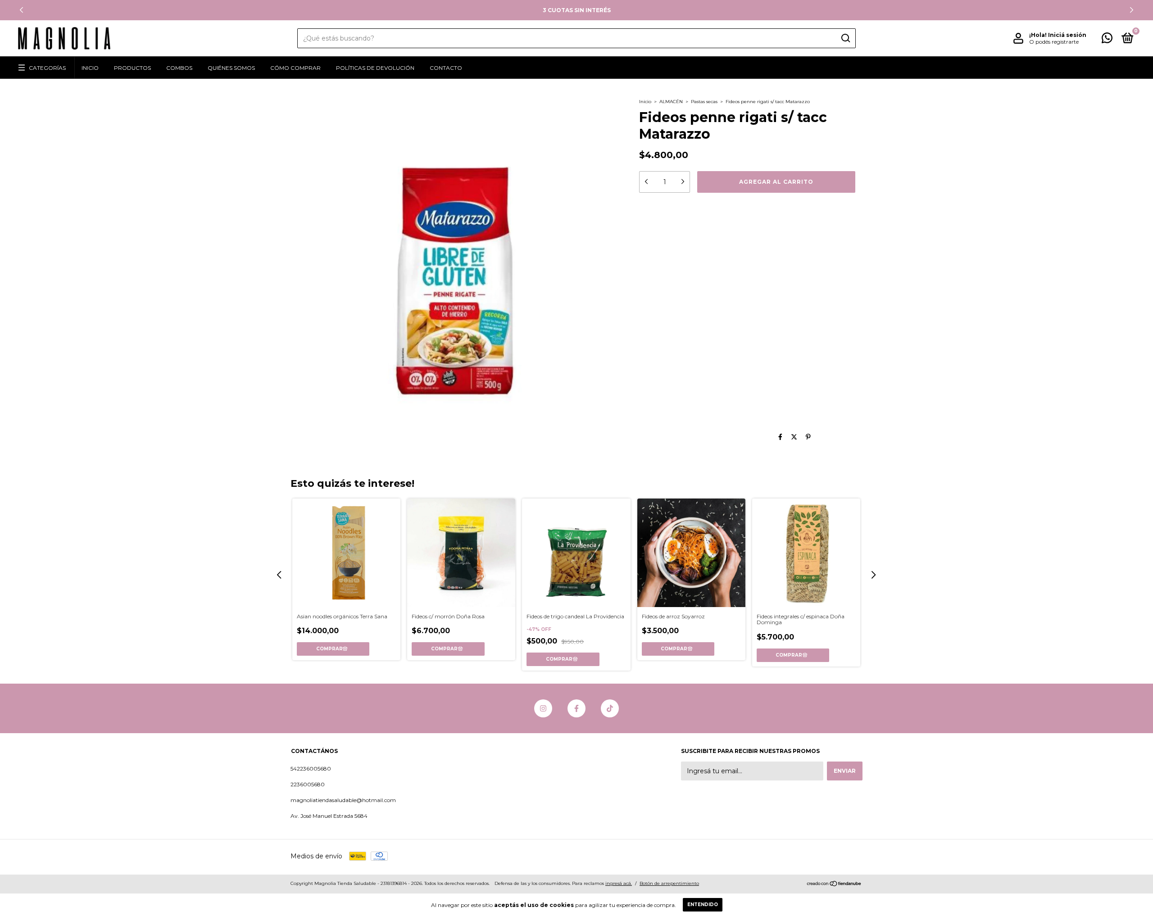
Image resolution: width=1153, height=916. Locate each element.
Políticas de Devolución (375, 67)
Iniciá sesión (1067, 35)
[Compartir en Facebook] (780, 437)
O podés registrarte (1054, 41)
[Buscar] (845, 38)
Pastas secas (704, 101)
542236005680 (311, 768)
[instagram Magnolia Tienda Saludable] (543, 708)
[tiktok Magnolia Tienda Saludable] (610, 708)
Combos (179, 67)
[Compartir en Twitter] (794, 437)
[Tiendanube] (834, 884)
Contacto (446, 67)
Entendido (702, 904)
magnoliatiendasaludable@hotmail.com (343, 800)
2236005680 (308, 784)
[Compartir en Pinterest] (808, 437)
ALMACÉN (671, 101)
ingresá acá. (618, 883)
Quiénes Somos (231, 67)
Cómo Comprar (295, 67)
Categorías (47, 67)
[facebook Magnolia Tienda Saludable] (576, 708)
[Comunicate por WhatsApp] (1107, 40)
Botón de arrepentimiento (669, 883)
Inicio (90, 67)
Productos (132, 67)
